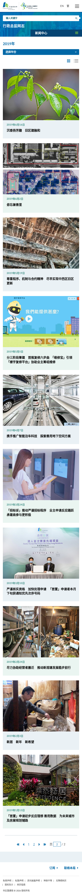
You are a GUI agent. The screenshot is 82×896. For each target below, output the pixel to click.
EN (62, 6)
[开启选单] (77, 6)
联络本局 (70, 868)
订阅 (52, 868)
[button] (56, 33)
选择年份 (11, 52)
